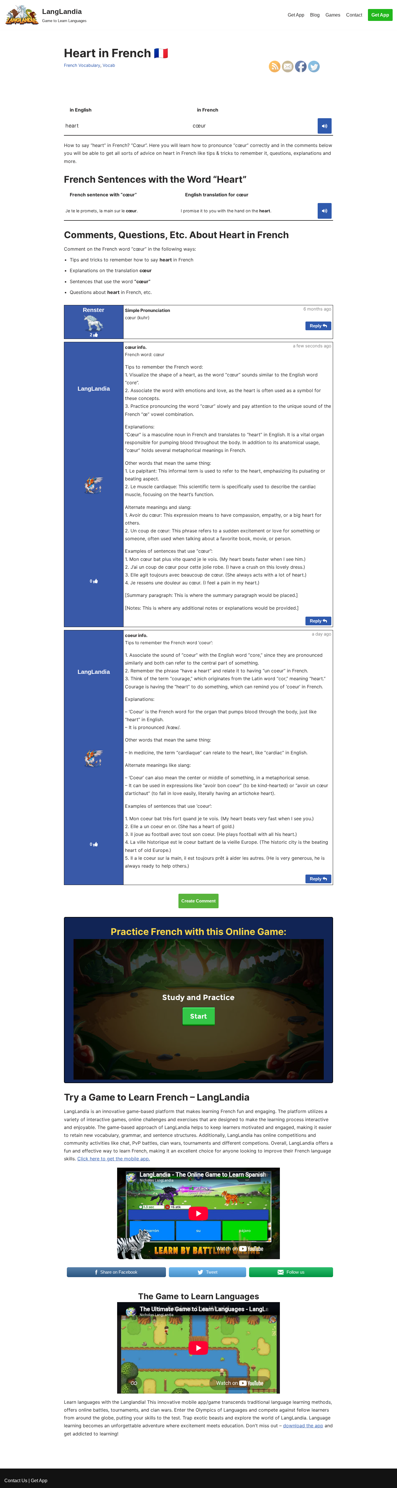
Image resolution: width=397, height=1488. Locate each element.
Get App (296, 14)
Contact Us (15, 1480)
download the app (303, 1425)
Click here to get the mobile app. (113, 1159)
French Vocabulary (82, 65)
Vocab (109, 65)
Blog (315, 14)
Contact (354, 14)
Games (333, 14)
